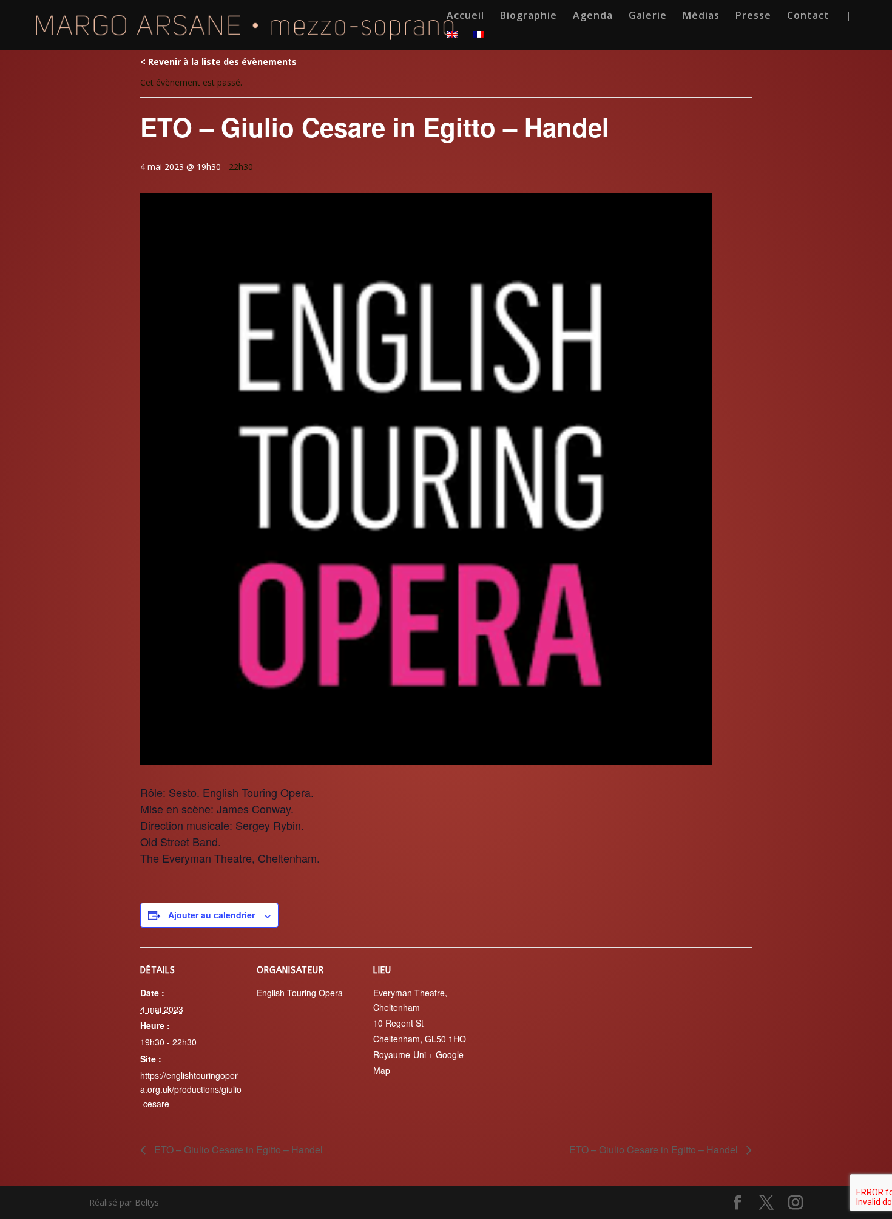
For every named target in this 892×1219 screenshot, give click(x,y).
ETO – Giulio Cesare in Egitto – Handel (237, 1149)
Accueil (465, 16)
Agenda (593, 16)
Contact (808, 16)
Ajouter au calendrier (211, 915)
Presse (753, 16)
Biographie (528, 16)
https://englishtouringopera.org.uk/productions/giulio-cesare (191, 1089)
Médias (701, 16)
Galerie (648, 16)
